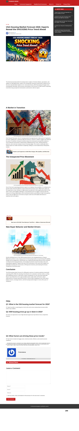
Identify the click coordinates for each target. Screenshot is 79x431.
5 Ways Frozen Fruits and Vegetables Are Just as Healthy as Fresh (63, 13)
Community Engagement (26, 4)
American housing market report (32, 343)
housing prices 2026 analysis (23, 344)
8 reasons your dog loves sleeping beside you (63, 26)
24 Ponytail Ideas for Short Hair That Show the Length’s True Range (63, 22)
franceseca (12, 32)
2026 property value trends (21, 343)
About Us (51, 4)
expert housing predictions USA (44, 343)
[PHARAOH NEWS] (7, 1)
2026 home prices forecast (11, 343)
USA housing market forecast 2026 (33, 345)
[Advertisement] (28, 15)
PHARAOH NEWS (13, 1)
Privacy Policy (66, 4)
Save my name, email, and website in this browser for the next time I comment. (26, 395)
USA (8, 24)
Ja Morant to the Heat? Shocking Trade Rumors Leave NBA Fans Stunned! (63, 17)
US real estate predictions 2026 (21, 345)
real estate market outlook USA (33, 344)
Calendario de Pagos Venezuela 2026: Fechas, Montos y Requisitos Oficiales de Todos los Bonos (63, 31)
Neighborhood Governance (40, 4)
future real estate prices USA (12, 344)
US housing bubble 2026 (44, 344)
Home (15, 4)
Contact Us (58, 4)
